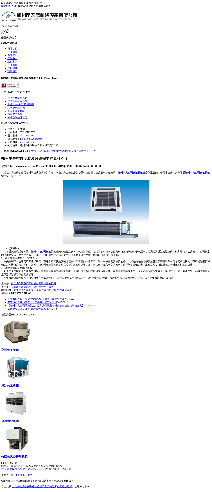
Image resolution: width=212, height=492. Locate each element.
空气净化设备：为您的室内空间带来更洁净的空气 (34, 299)
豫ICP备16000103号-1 (22, 475)
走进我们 (12, 469)
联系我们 (43, 469)
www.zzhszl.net (28, 142)
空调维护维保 (49, 290)
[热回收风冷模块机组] (17, 450)
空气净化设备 (64, 290)
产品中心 (33, 469)
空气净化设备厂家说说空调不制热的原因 (33, 283)
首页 (33, 151)
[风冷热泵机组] (17, 379)
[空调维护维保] (17, 344)
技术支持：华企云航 (60, 469)
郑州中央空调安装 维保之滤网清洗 (26, 309)
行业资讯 (44, 151)
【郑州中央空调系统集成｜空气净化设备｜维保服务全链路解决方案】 (45, 305)
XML (14, 6)
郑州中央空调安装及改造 (27, 290)
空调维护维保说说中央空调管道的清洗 (32, 286)
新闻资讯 (22, 469)
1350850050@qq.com (31, 139)
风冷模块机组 (10, 421)
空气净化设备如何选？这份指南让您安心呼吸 (32, 302)
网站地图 (6, 6)
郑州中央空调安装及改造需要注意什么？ (73, 151)
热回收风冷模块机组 (14, 456)
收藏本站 (23, 6)
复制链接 (35, 480)
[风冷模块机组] (17, 415)
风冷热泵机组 (10, 385)
